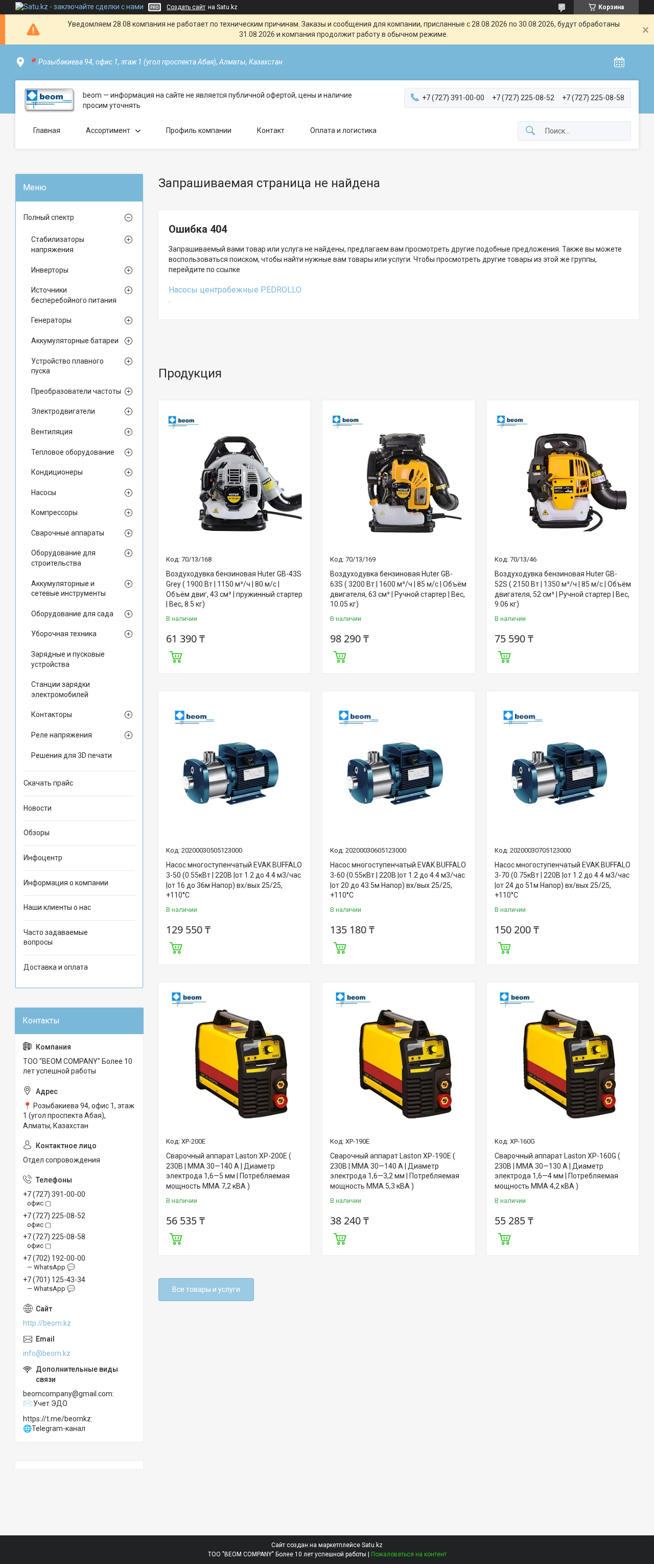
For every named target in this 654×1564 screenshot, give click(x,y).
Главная (46, 130)
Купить (175, 655)
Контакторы (51, 714)
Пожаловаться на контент (409, 1554)
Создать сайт (186, 7)
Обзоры (37, 833)
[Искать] (530, 131)
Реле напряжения (61, 735)
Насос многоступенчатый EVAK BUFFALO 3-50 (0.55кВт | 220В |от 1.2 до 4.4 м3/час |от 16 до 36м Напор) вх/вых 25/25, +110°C (234, 880)
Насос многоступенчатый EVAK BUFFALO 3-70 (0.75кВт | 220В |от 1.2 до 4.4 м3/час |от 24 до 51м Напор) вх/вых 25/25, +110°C (562, 880)
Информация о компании (66, 883)
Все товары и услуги (206, 1289)
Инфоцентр (43, 858)
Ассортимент (108, 130)
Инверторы (49, 270)
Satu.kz (372, 1545)
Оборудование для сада (72, 614)
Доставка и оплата (56, 967)
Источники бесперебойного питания (73, 295)
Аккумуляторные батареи (75, 341)
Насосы (43, 492)
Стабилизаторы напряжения (57, 244)
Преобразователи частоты (76, 391)
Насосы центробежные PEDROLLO (235, 290)
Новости (38, 808)
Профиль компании (198, 130)
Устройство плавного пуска (67, 366)
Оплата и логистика (343, 130)
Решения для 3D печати (71, 755)
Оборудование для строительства (63, 558)
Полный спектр (49, 217)
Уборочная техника (64, 634)
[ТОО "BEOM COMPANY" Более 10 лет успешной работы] (49, 100)
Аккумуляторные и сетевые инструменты (68, 588)
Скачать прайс (48, 783)
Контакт (271, 130)
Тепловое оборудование (72, 452)
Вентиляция (52, 432)
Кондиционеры (57, 472)
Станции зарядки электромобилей (60, 689)
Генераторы (51, 320)
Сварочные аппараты (67, 533)
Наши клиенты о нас (57, 907)
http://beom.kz (47, 1323)
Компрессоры (54, 512)
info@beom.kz (47, 1353)
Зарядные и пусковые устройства (68, 659)
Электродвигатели (63, 411)
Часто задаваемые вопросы (56, 937)
